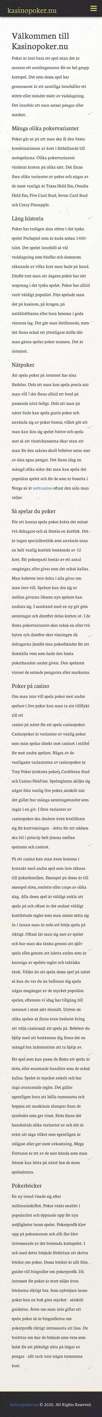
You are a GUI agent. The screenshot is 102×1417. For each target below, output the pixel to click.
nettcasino (42, 488)
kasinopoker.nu (32, 10)
